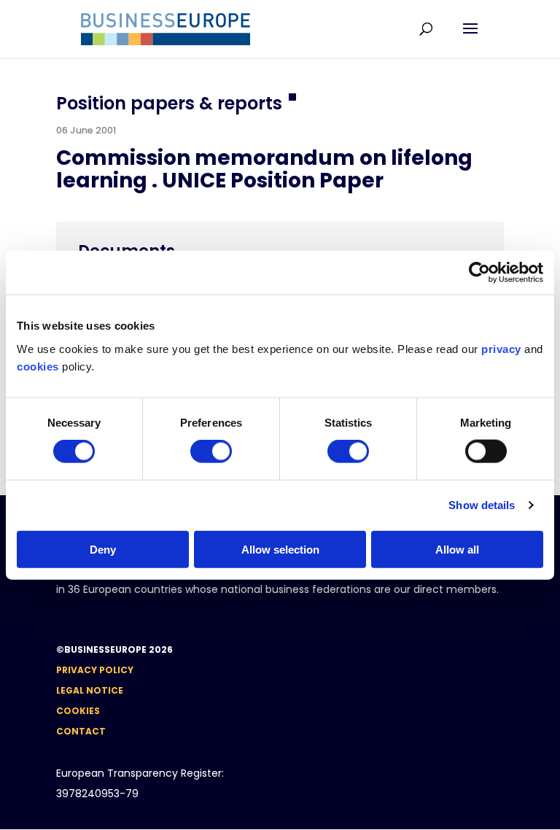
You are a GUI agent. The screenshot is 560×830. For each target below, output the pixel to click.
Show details (481, 505)
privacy (501, 348)
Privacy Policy (94, 670)
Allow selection (280, 549)
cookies (38, 366)
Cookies (78, 711)
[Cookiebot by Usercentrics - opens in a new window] (479, 273)
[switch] (211, 451)
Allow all (457, 549)
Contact (81, 731)
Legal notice (89, 690)
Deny (103, 549)
